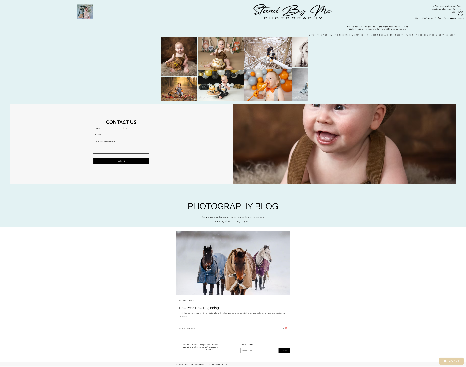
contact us (379, 29)
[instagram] (462, 15)
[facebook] (458, 15)
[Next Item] (304, 68)
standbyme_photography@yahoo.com (447, 9)
